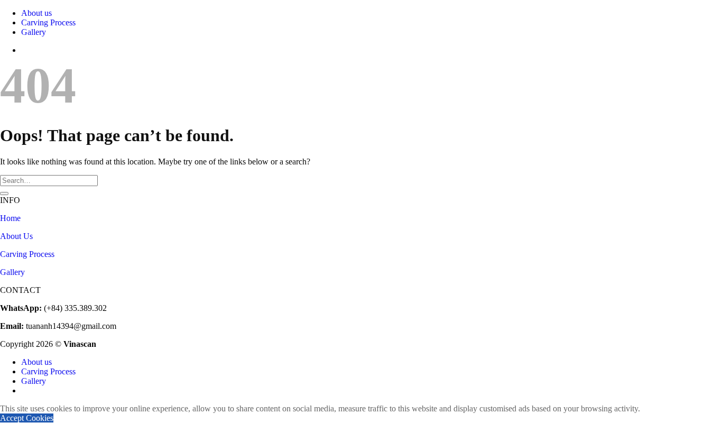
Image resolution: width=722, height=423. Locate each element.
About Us (16, 236)
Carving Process (48, 22)
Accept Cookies (26, 417)
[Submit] (4, 193)
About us (36, 12)
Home (10, 218)
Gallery (33, 31)
